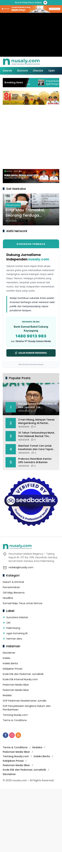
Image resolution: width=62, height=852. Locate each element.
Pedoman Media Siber (16, 684)
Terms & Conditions (15, 720)
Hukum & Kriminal (13, 582)
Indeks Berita (10, 663)
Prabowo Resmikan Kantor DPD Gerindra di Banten (35, 460)
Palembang (13, 628)
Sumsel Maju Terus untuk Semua (22, 603)
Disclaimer (9, 652)
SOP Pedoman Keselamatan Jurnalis (24, 700)
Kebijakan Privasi (12, 668)
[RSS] (18, 735)
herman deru (14, 638)
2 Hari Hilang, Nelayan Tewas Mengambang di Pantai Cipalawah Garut (36, 421)
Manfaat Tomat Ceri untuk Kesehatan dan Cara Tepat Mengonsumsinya (35, 447)
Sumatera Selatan (17, 617)
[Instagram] (12, 735)
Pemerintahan (13, 205)
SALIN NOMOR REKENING (32, 352)
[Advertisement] (31, 136)
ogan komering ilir (17, 633)
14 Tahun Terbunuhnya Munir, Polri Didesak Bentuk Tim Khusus (36, 434)
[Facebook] (5, 735)
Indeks (6, 658)
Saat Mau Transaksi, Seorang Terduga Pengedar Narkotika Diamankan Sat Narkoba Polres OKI (29, 213)
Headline (8, 598)
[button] (45, 62)
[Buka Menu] (51, 62)
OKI (8, 622)
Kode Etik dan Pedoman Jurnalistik (23, 674)
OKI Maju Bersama (13, 592)
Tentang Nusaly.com (15, 715)
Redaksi (7, 695)
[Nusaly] (21, 61)
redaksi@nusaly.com (21, 567)
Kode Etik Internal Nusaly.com (20, 679)
